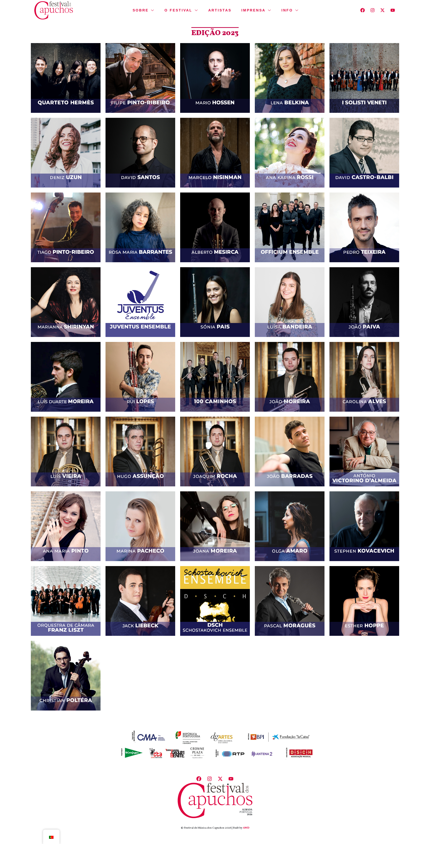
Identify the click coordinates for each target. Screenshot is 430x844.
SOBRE (141, 10)
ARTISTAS (219, 10)
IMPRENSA (253, 10)
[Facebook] (362, 10)
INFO (287, 10)
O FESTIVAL (178, 10)
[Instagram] (373, 10)
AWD (246, 828)
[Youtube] (392, 10)
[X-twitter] (382, 10)
